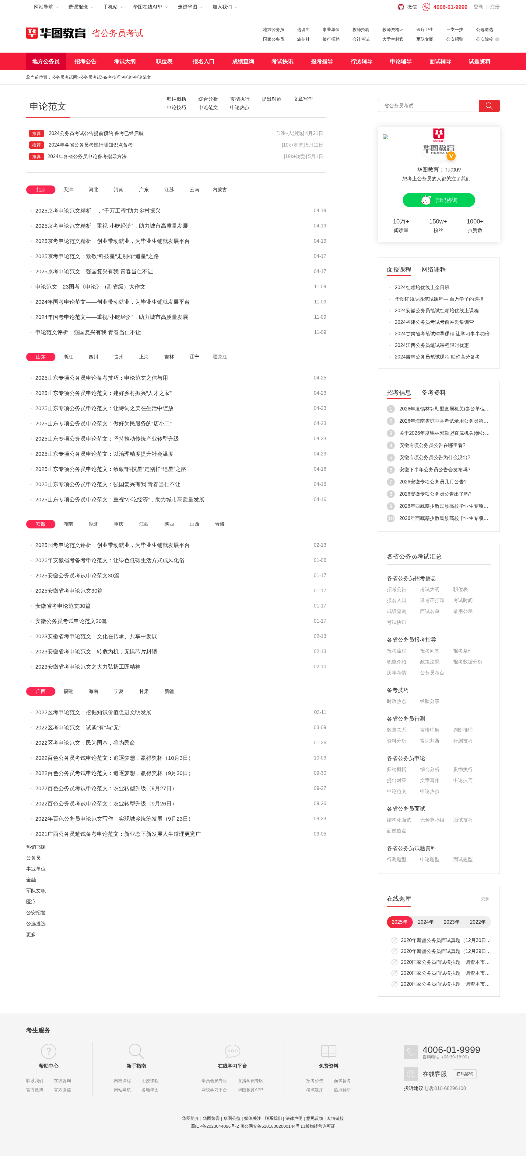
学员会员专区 (214, 1080)
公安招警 (454, 39)
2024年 (426, 922)
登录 (478, 6)
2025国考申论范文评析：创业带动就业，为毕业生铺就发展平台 (112, 545)
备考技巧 (112, 77)
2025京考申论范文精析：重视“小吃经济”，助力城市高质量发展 (111, 226)
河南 (119, 189)
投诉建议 (413, 1088)
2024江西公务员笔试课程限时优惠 (432, 345)
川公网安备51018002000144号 (270, 1126)
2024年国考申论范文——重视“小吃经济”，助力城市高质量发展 (111, 317)
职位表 (164, 61)
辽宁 (194, 356)
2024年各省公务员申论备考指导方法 (79, 156)
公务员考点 (432, 672)
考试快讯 (282, 61)
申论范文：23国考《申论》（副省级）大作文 (90, 287)
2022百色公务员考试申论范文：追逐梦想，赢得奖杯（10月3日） (114, 758)
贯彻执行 (463, 769)
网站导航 (122, 1089)
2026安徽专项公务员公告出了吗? (435, 494)
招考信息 (399, 392)
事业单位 (331, 29)
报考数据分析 (467, 661)
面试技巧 (463, 820)
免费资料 (328, 1065)
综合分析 (430, 769)
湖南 (68, 524)
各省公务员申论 (406, 758)
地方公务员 (273, 29)
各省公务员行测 (406, 719)
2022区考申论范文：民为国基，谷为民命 (85, 743)
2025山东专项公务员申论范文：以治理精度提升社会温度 (104, 454)
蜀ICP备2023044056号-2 (215, 1126)
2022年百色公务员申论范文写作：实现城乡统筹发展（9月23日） (114, 819)
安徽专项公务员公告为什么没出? (434, 457)
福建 (68, 691)
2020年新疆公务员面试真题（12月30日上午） (451, 940)
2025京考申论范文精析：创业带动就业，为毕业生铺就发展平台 (112, 241)
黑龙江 (219, 356)
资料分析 (396, 741)
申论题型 (430, 859)
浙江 (68, 356)
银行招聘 (331, 39)
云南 (194, 189)
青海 (220, 524)
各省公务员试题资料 (411, 848)
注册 (495, 6)
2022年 (478, 922)
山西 (194, 524)
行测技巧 (463, 741)
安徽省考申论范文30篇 (63, 606)
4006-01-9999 (450, 7)
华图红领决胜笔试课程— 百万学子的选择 (439, 299)
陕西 (169, 524)
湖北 (93, 524)
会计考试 (361, 39)
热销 (36, 847)
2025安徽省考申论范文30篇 (69, 591)
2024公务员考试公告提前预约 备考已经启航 (88, 133)
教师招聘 (361, 29)
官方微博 (34, 1089)
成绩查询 (243, 61)
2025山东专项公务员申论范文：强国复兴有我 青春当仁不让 (108, 484)
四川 (93, 356)
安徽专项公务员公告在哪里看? (432, 445)
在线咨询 (62, 1080)
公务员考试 (90, 77)
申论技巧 (463, 780)
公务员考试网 (64, 77)
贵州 (119, 356)
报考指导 (322, 61)
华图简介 (190, 1118)
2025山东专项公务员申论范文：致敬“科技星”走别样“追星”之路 (110, 469)
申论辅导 (401, 61)
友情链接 (335, 1118)
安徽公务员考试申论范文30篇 (71, 621)
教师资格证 (393, 29)
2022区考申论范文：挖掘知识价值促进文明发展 (93, 712)
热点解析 (342, 1089)
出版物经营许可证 (318, 1126)
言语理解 (430, 730)
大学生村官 (393, 39)
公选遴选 (484, 29)
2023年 (452, 922)
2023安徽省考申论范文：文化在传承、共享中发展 (96, 636)
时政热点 (396, 701)
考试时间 (463, 600)
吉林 (169, 356)
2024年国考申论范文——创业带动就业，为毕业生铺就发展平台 (112, 302)
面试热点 (396, 831)
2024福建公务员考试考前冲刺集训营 (434, 322)
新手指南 (136, 1065)
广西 (41, 691)
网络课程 (434, 269)
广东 (144, 189)
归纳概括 (396, 769)
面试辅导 (440, 61)
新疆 (169, 691)
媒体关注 (252, 1118)
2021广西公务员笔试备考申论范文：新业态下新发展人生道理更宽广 (118, 834)
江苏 (169, 189)
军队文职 (424, 39)
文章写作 (430, 780)
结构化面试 (399, 820)
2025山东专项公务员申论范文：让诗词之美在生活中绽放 (104, 408)
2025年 (400, 922)
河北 (93, 189)
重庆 (119, 524)
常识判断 (430, 741)
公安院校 (484, 39)
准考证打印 (432, 600)
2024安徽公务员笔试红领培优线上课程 (437, 310)
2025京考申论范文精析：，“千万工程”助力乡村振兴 (98, 211)
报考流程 (396, 651)
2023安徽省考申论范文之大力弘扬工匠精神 (88, 667)
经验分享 (430, 701)
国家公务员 (273, 39)
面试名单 (430, 611)
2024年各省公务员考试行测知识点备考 (82, 144)
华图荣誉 (211, 1118)
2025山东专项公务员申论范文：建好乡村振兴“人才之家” (103, 393)
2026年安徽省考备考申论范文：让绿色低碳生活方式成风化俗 (109, 560)
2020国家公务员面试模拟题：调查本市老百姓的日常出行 (462, 962)
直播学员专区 (250, 1080)
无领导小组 (432, 820)
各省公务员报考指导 (411, 640)
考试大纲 (125, 61)
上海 (144, 356)
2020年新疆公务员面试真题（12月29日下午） (451, 951)
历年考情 (396, 672)
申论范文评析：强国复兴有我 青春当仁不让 (88, 332)
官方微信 (62, 1089)
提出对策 (396, 780)
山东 (41, 356)
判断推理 (463, 730)
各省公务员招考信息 (411, 578)
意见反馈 (314, 1118)
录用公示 (463, 611)
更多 (31, 934)
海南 (93, 691)
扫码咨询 (447, 200)
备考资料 (434, 392)
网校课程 (122, 1080)
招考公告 (85, 61)
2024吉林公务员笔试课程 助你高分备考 (437, 356)
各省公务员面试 (406, 809)
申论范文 (396, 791)
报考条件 (463, 651)
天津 (68, 189)
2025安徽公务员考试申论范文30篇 (77, 576)
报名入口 (204, 61)
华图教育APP (250, 1089)
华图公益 (231, 1118)
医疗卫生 (424, 29)
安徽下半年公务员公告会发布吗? (434, 469)
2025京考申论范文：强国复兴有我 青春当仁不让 (94, 271)
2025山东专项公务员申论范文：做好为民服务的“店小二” (103, 424)
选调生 (303, 29)
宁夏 (119, 691)
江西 (144, 524)
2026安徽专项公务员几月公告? (433, 481)
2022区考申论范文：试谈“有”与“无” (78, 728)
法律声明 (294, 1118)
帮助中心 (48, 1065)
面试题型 (463, 859)
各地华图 (150, 1089)
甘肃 (144, 691)
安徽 (41, 524)
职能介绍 (396, 661)
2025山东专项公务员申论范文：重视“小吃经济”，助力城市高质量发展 (120, 500)
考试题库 (314, 1089)
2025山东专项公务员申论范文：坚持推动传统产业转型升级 (107, 439)
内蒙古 (219, 189)
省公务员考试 (117, 33)
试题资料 (480, 61)
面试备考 (342, 1080)
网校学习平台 (214, 1089)
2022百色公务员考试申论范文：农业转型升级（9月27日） (106, 788)
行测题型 (396, 859)
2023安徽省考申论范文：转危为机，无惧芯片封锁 (96, 652)
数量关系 (396, 730)
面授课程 (399, 269)
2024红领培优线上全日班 (422, 287)
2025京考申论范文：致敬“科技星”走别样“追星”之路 (97, 256)
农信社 (303, 39)
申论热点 (430, 791)
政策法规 (430, 661)
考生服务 (38, 1030)
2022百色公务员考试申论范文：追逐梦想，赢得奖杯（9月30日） (114, 773)
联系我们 (34, 1080)
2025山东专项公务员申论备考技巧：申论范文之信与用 (101, 378)
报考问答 (430, 651)
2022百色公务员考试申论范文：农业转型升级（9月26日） (106, 804)
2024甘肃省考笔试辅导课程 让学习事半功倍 (442, 333)
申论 (127, 77)
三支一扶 (454, 29)
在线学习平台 (232, 1065)
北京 (41, 189)
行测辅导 (362, 61)
